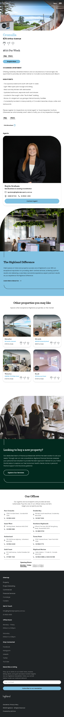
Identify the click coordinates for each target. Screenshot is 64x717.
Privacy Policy (14, 705)
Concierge (6, 597)
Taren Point (37, 536)
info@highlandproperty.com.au (14, 611)
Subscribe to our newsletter (32, 688)
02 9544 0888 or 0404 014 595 (45, 557)
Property (6, 582)
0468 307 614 (12, 196)
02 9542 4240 (10, 544)
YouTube (6, 662)
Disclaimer (6, 705)
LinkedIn (5, 654)
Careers (6, 601)
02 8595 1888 (10, 529)
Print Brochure (9, 125)
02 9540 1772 (40, 544)
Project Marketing (9, 586)
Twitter (5, 658)
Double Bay (37, 511)
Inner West (8, 524)
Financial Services (9, 593)
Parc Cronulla (9, 511)
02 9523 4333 (10, 518)
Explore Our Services (16, 473)
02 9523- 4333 (26, 196)
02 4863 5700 (40, 531)
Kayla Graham (12, 186)
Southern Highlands (40, 524)
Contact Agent (32, 201)
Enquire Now (11, 61)
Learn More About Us (11, 281)
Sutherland (8, 536)
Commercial (7, 590)
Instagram (6, 651)
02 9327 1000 (40, 518)
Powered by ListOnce (9, 711)
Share (10, 56)
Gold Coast (8, 549)
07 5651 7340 (10, 557)
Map (5, 56)
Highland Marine (39, 549)
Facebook (6, 647)
